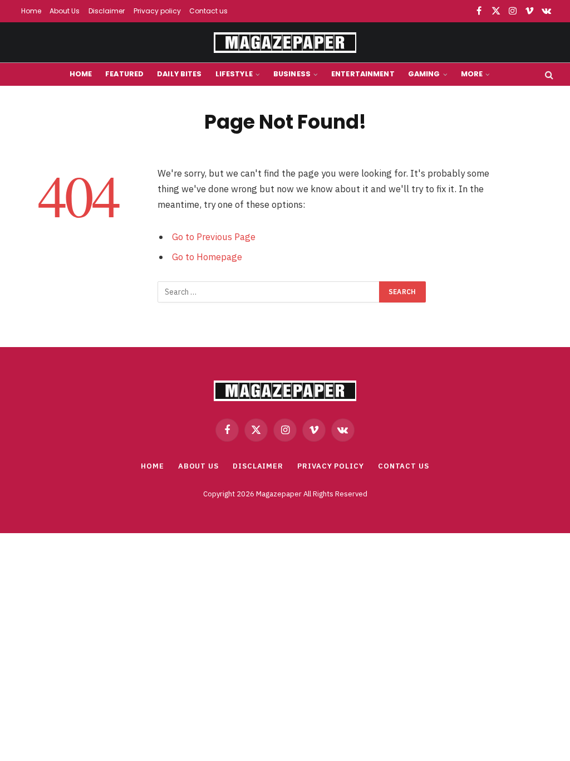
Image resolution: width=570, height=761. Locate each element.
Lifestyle (234, 74)
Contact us (208, 11)
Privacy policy (157, 11)
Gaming (424, 74)
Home (31, 11)
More (472, 74)
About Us (65, 11)
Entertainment (363, 74)
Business (292, 74)
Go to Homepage (207, 257)
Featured (124, 74)
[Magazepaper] (285, 42)
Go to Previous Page (213, 237)
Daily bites (179, 74)
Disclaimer (107, 11)
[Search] (548, 74)
